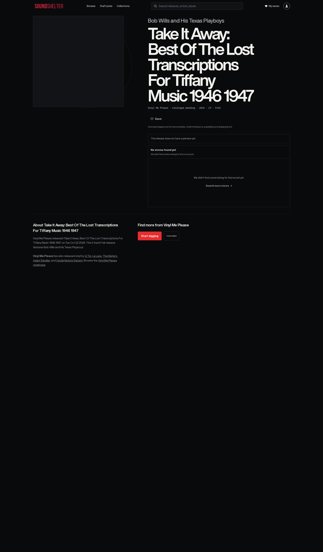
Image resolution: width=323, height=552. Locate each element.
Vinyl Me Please (158, 108)
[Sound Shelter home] (56, 6)
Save (158, 118)
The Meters (110, 256)
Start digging (149, 236)
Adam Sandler (41, 260)
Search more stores (217, 186)
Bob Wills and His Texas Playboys (186, 20)
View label (171, 236)
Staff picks (106, 6)
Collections (123, 6)
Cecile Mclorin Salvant (69, 260)
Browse (91, 6)
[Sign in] (286, 6)
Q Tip (88, 256)
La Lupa (97, 256)
